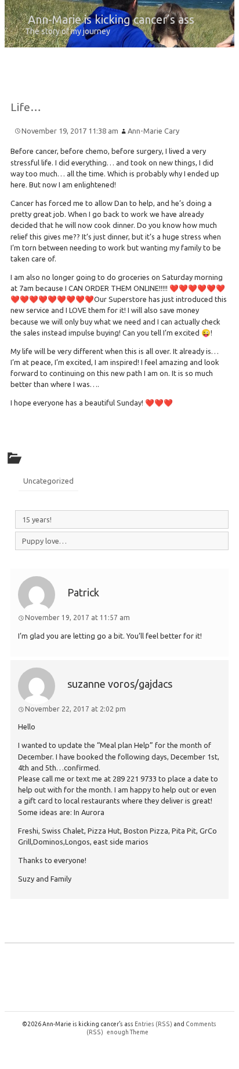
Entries (153, 1023)
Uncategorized (48, 481)
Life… (25, 107)
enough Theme (128, 1032)
